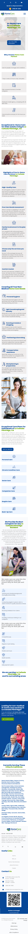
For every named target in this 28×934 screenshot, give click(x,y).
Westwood (13, 823)
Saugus (17, 782)
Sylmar (9, 798)
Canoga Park (5, 787)
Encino (19, 787)
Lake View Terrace (13, 791)
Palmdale (4, 814)
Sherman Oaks (6, 797)
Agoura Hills (13, 805)
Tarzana (14, 798)
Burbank (21, 786)
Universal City (11, 800)
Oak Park (22, 807)
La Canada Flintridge (19, 818)
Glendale (4, 789)
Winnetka (17, 802)
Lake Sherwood (6, 807)
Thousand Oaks (13, 809)
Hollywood (5, 791)
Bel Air (16, 816)
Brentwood (8, 818)
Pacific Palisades (16, 821)
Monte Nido (21, 812)
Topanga (7, 823)
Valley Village (20, 800)
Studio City (14, 797)
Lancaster (14, 812)
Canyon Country (19, 780)
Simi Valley (5, 809)
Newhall (4, 782)
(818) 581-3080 (16, 9)
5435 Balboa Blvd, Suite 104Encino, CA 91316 (12, 877)
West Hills (10, 802)
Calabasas (21, 805)
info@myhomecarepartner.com (14, 889)
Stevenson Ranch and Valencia (11, 783)
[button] (16, 2)
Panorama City (19, 794)
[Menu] (24, 14)
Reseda (12, 795)
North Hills (7, 792)
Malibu (8, 821)
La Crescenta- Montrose (9, 820)
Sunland (4, 798)
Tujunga (4, 800)
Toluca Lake (20, 798)
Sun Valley (21, 797)
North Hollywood (16, 792)
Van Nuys (4, 802)
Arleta (16, 786)
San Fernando (19, 795)
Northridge (5, 794)
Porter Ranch (5, 795)
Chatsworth (13, 787)
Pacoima (11, 794)
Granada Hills (11, 789)
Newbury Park (15, 807)
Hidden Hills (19, 789)
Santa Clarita (11, 782)
